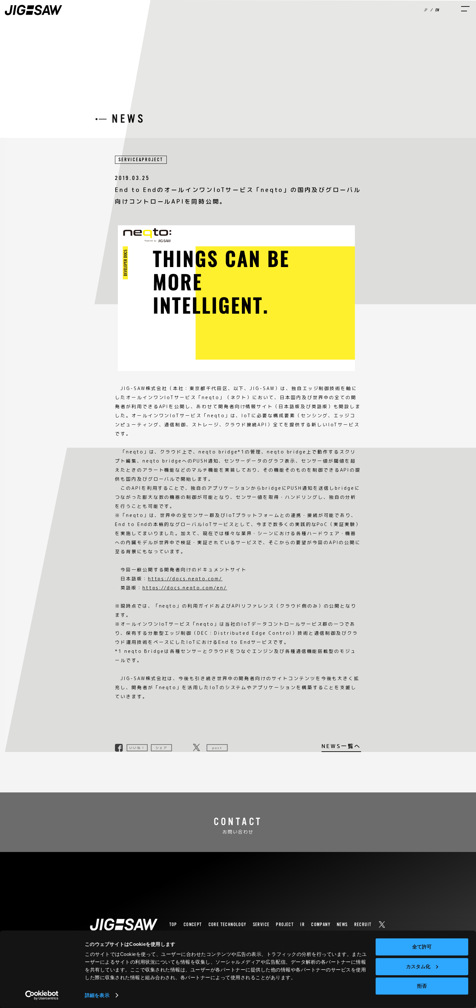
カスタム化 (418, 966)
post (217, 747)
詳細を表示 (97, 995)
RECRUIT (363, 924)
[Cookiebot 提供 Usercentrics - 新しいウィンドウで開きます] (42, 995)
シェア (161, 747)
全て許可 (422, 946)
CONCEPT (193, 924)
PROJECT (285, 924)
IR (302, 924)
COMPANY (320, 924)
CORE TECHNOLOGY (227, 924)
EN (437, 10)
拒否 (422, 986)
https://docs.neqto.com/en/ (184, 588)
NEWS (342, 924)
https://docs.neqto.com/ (185, 579)
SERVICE (261, 924)
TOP (173, 924)
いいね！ (137, 747)
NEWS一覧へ (341, 746)
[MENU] (465, 9)
